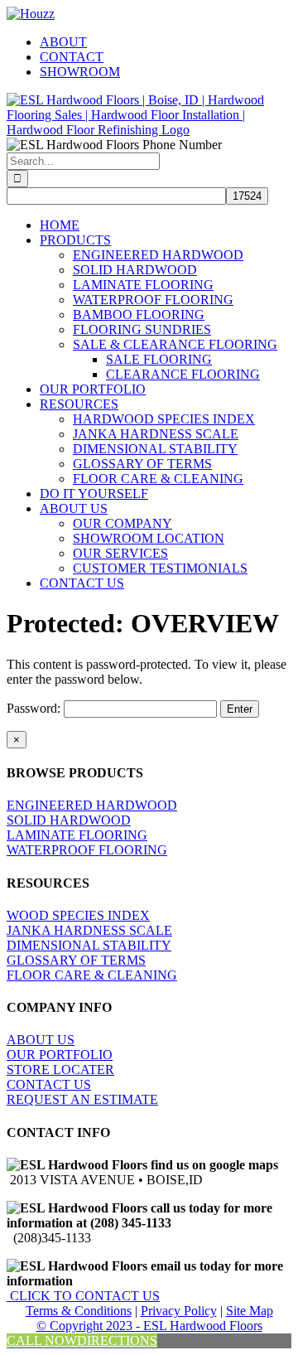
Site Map (249, 1311)
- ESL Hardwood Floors (199, 1326)
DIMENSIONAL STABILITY (89, 945)
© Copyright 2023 (86, 1326)
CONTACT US (49, 1084)
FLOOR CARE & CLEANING (92, 975)
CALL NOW (42, 1340)
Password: (35, 708)
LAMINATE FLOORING (77, 835)
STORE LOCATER (60, 1069)
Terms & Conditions (79, 1311)
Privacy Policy (179, 1311)
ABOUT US (40, 1040)
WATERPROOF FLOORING (87, 850)
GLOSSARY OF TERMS (76, 960)
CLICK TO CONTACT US (83, 1296)
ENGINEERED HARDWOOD (92, 805)
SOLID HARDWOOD (69, 820)
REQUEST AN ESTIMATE (82, 1099)
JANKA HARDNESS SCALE (89, 930)
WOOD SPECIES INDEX (78, 915)
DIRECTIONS (117, 1340)
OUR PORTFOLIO (60, 1055)
